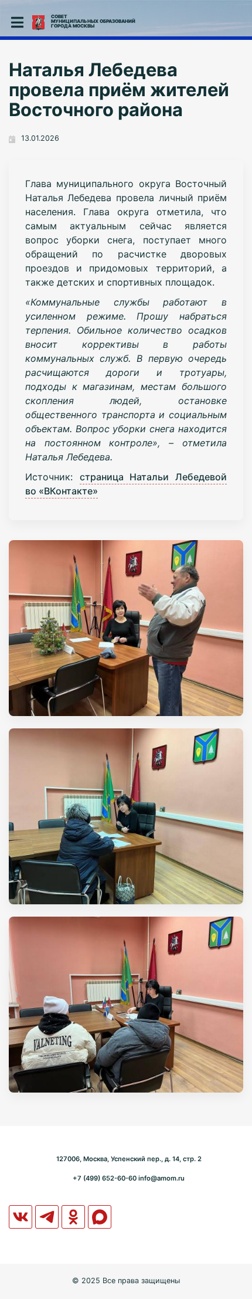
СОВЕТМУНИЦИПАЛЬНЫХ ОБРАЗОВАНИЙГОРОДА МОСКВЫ (93, 21)
